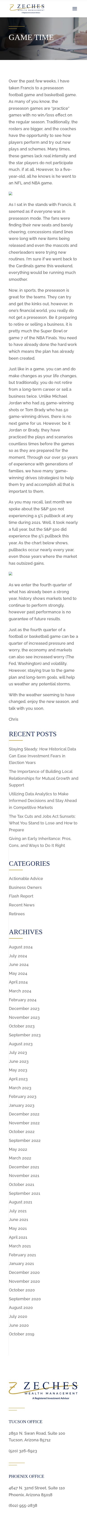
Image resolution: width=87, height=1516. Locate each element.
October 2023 (22, 1026)
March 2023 (20, 1087)
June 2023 (19, 1061)
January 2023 (21, 1105)
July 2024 (18, 955)
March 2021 (20, 1246)
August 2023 (21, 1043)
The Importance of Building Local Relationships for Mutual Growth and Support (43, 778)
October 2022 (22, 1131)
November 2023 (24, 1017)
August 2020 (21, 1307)
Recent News (22, 905)
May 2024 (18, 973)
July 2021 (18, 1211)
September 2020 (25, 1299)
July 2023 (18, 1052)
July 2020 (18, 1316)
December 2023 (24, 1008)
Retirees (17, 914)
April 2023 (18, 1079)
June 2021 (18, 1219)
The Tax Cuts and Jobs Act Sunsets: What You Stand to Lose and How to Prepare (43, 823)
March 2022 (20, 1158)
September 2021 (24, 1193)
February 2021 (22, 1255)
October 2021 (21, 1184)
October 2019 (21, 1334)
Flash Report (21, 896)
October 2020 (22, 1290)
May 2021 (18, 1228)
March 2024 (20, 991)
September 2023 (25, 1035)
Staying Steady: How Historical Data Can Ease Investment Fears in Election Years (42, 756)
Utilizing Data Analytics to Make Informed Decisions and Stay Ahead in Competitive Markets (43, 801)
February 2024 (22, 999)
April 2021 (18, 1237)
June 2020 (19, 1325)
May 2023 (18, 1070)
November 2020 (24, 1281)
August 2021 (20, 1202)
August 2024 (21, 947)
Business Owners (25, 887)
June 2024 (19, 964)
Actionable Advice (26, 878)
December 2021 (24, 1167)
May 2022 (18, 1149)
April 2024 (18, 982)
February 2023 (22, 1096)
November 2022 (24, 1123)
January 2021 (21, 1263)
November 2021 (24, 1175)
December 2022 (24, 1114)
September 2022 (25, 1140)
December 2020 (24, 1272)
